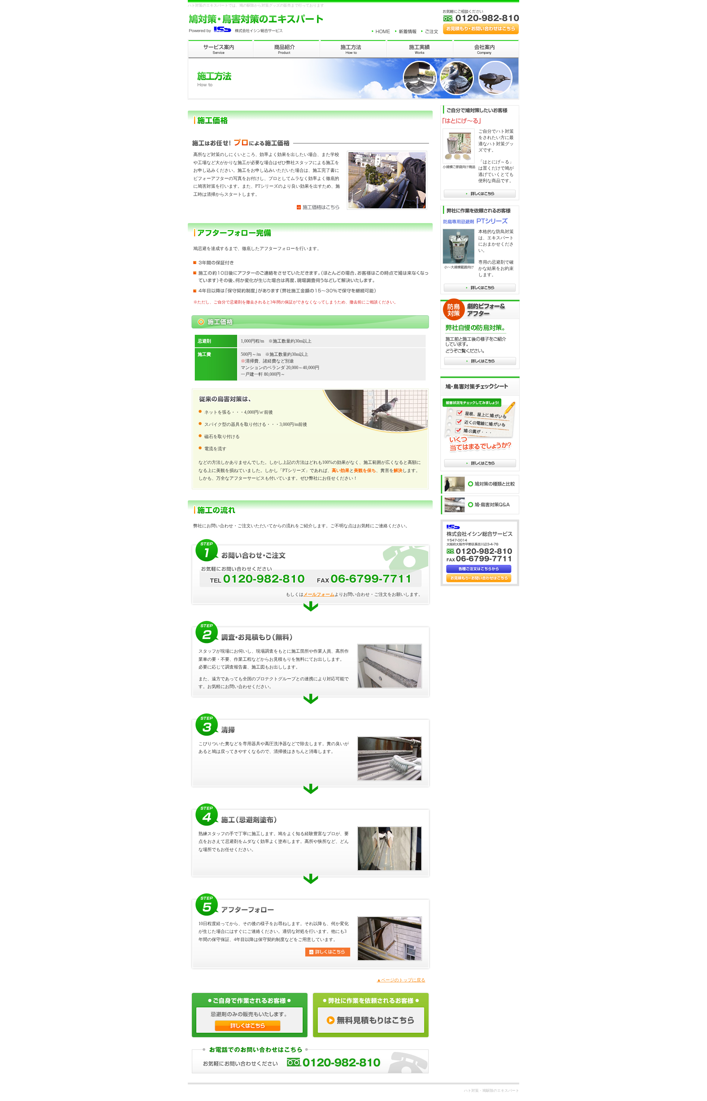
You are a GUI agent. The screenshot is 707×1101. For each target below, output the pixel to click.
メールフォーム (318, 594)
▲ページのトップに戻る (401, 980)
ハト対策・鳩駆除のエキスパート (491, 1090)
